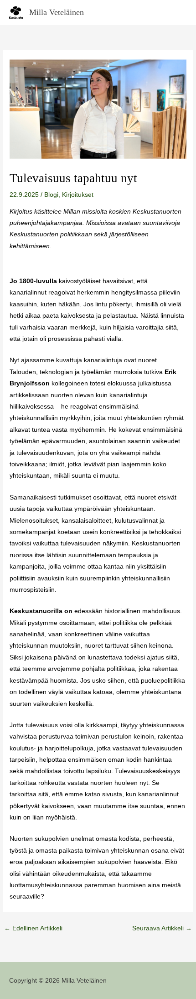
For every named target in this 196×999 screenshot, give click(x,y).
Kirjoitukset (77, 194)
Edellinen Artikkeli (33, 928)
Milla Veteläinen (56, 12)
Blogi (51, 194)
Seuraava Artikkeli (162, 928)
